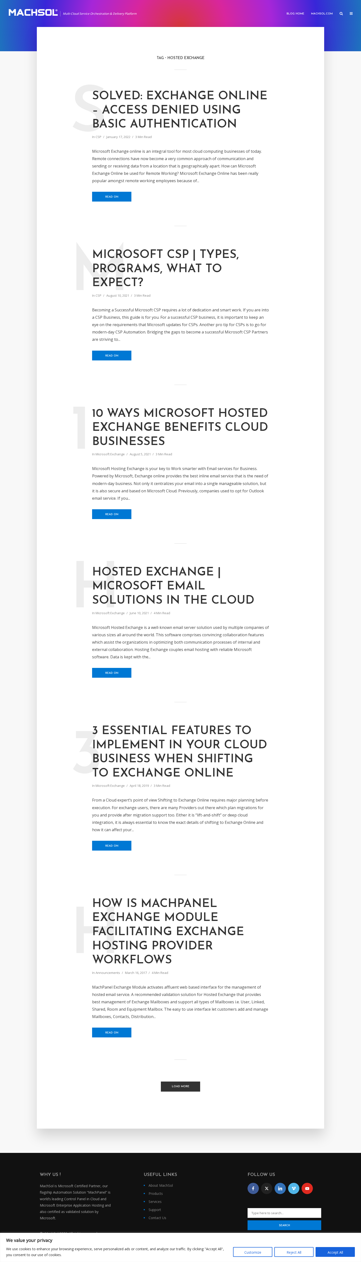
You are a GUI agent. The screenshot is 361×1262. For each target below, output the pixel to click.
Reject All (294, 1252)
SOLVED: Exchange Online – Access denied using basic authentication (179, 110)
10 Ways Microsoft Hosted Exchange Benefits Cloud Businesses (180, 428)
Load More (180, 1086)
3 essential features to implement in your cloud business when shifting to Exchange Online (179, 752)
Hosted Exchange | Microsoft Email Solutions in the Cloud (173, 587)
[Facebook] (253, 1188)
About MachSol (161, 1185)
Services (155, 1201)
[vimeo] (293, 1188)
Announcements (108, 972)
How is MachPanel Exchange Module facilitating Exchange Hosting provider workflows (168, 932)
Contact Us (157, 1217)
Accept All (335, 1252)
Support (155, 1209)
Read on (111, 197)
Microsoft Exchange (110, 454)
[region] (180, 1247)
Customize (252, 1252)
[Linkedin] (280, 1188)
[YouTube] (307, 1188)
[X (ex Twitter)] (266, 1188)
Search (284, 1225)
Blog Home (295, 14)
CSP (98, 137)
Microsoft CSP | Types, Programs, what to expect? (165, 269)
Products (156, 1193)
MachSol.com (322, 14)
